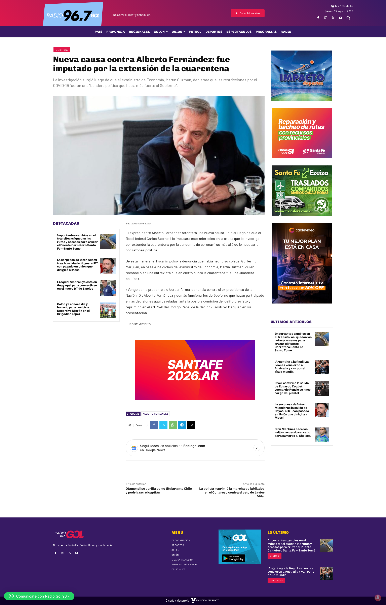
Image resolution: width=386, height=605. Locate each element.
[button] (348, 18)
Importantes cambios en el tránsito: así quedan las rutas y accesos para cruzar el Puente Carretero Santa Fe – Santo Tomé (77, 241)
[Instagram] (325, 18)
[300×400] (302, 306)
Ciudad (274, 555)
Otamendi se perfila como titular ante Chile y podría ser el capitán (159, 490)
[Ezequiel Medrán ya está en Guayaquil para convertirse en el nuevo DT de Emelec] (108, 288)
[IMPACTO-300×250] (301, 103)
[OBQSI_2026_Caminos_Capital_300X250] (302, 161)
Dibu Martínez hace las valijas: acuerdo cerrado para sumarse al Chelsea (293, 432)
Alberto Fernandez (155, 414)
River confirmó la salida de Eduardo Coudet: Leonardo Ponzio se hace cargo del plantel (293, 388)
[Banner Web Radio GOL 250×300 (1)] (302, 219)
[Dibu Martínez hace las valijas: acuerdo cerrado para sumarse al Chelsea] (322, 434)
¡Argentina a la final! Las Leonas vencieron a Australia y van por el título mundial (292, 367)
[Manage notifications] (378, 598)
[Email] (191, 425)
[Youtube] (340, 18)
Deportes (276, 580)
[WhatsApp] (173, 425)
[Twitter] (333, 18)
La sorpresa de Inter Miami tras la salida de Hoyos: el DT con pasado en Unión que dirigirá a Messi (77, 265)
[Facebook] (318, 18)
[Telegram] (182, 425)
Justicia (62, 49)
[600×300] (195, 403)
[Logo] (73, 15)
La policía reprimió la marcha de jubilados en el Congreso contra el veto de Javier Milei (232, 492)
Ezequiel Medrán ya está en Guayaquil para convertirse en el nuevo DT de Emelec (77, 285)
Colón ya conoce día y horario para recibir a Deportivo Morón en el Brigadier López (73, 309)
